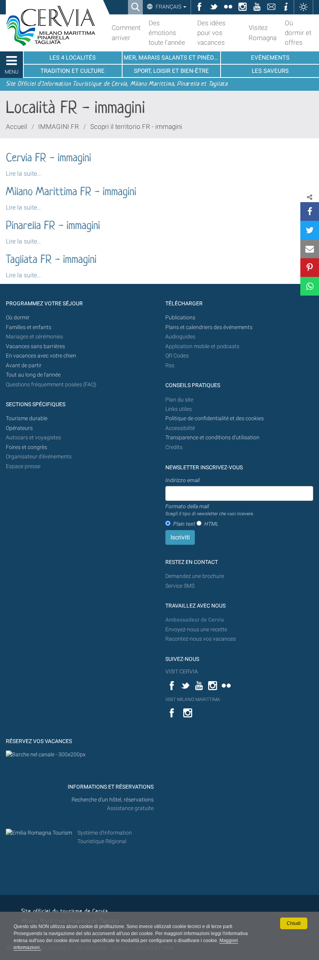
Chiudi (294, 923)
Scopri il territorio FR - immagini (136, 126)
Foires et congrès (26, 447)
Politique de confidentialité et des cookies (214, 418)
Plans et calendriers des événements (208, 327)
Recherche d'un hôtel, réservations (113, 799)
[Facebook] (309, 211)
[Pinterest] (309, 267)
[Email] (309, 249)
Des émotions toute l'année (167, 32)
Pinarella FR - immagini (53, 226)
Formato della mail (209, 509)
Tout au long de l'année (33, 375)
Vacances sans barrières (35, 346)
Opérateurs (19, 428)
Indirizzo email (182, 480)
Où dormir (18, 317)
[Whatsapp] (309, 286)
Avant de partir (24, 365)
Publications (180, 317)
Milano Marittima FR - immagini (71, 192)
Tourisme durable (26, 418)
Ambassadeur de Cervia (194, 620)
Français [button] (168, 7)
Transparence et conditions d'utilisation (212, 437)
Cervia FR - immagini (48, 158)
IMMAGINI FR (58, 126)
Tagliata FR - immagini (51, 260)
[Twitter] (309, 230)
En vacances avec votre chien (41, 355)
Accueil (16, 126)
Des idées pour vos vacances (211, 32)
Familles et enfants (28, 327)
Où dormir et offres (298, 32)
